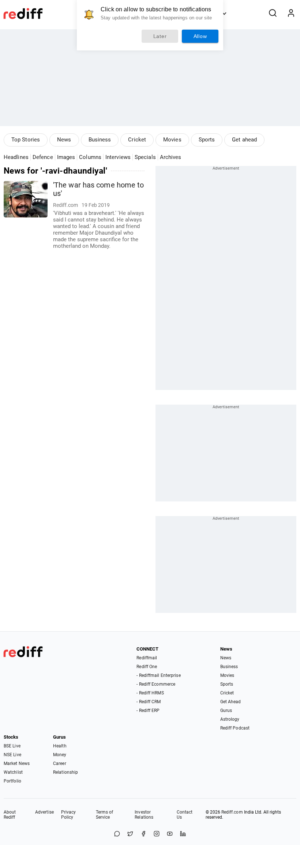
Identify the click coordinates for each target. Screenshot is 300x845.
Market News (17, 763)
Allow (200, 36)
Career (59, 763)
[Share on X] (130, 834)
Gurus (226, 710)
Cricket (137, 139)
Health (60, 746)
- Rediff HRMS (150, 693)
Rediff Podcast (235, 728)
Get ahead (244, 139)
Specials (145, 157)
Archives (170, 157)
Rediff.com (232, 812)
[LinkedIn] (183, 834)
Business (100, 139)
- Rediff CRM (148, 701)
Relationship (65, 772)
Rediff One (146, 666)
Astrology (230, 719)
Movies (172, 139)
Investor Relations (144, 815)
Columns (90, 157)
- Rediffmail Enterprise (158, 675)
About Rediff (10, 815)
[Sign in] (290, 13)
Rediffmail (146, 657)
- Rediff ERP (148, 710)
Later (160, 36)
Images (66, 157)
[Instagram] (157, 834)
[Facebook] (143, 834)
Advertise (44, 812)
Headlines (16, 157)
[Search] (272, 13)
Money (60, 754)
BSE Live (12, 746)
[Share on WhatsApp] (117, 834)
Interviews (118, 157)
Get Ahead (230, 701)
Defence (43, 157)
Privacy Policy (68, 815)
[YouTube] (170, 834)
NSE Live (12, 754)
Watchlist (13, 772)
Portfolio (12, 781)
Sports (207, 139)
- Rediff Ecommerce (155, 684)
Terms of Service (104, 815)
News (64, 139)
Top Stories (25, 139)
